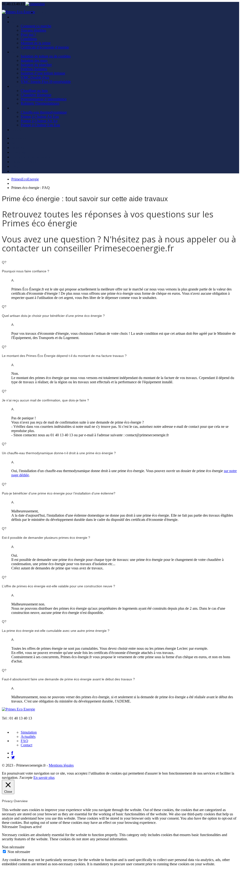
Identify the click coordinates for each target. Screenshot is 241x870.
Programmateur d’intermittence (44, 99)
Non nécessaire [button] (13, 847)
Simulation (19, 17)
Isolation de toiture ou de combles (46, 56)
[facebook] (12, 753)
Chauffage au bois (34, 91)
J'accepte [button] (25, 778)
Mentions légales (61, 765)
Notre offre (20, 21)
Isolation (18, 51)
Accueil (40, 12)
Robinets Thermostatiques (40, 103)
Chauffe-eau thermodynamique (44, 112)
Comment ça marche (36, 26)
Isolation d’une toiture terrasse (43, 73)
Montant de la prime (36, 43)
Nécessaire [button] (10, 827)
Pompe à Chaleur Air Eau (40, 116)
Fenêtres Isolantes (34, 69)
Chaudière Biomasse (36, 95)
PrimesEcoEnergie (25, 179)
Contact (17, 129)
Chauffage (19, 86)
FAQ (14, 166)
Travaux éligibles (33, 30)
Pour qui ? (28, 35)
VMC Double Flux (35, 77)
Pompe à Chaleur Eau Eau (40, 125)
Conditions (29, 39)
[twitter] (13, 757)
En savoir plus (44, 778)
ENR (14, 108)
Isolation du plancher (36, 65)
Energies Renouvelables (30, 157)
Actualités (28, 737)
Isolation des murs (34, 60)
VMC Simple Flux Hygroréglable (46, 82)
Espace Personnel (25, 161)
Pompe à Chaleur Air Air (39, 121)
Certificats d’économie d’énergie (45, 47)
